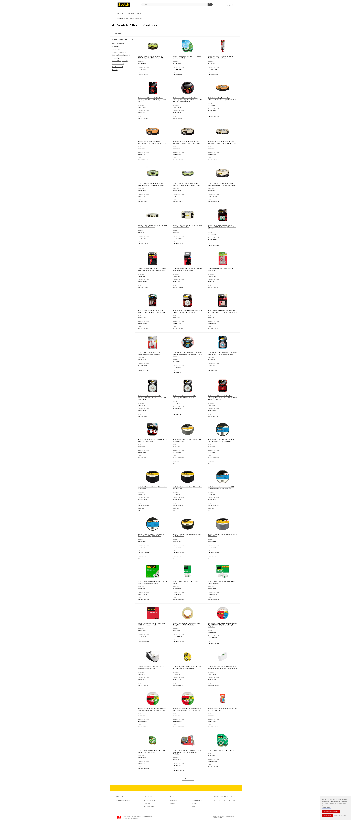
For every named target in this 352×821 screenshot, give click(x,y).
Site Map (194, 809)
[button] (340, 815)
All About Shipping (149, 806)
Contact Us (194, 803)
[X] (214, 800)
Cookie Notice (326, 807)
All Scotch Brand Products (123, 800)
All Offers (172, 803)
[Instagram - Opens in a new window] (234, 800)
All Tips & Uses (148, 809)
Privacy (128, 816)
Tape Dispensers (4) (117, 67)
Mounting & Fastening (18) (119, 52)
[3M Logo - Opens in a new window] (124, 4)
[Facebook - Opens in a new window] (229, 800)
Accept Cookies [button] (327, 815)
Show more (188, 779)
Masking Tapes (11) (117, 49)
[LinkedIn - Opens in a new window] (219, 800)
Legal (124, 816)
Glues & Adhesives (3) (118, 43)
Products (120, 13)
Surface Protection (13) (118, 64)
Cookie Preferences (147, 816)
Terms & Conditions (136, 816)
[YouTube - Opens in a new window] (224, 800)
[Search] (210, 4)
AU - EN (229, 5)
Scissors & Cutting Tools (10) (120, 61)
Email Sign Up (173, 800)
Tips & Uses (130, 13)
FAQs (139, 13)
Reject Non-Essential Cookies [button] (331, 811)
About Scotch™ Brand (197, 800)
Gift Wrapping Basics (149, 800)
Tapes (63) (115, 70)
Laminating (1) (115, 46)
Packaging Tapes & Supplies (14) (121, 55)
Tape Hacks (147, 803)
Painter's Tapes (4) (117, 58)
